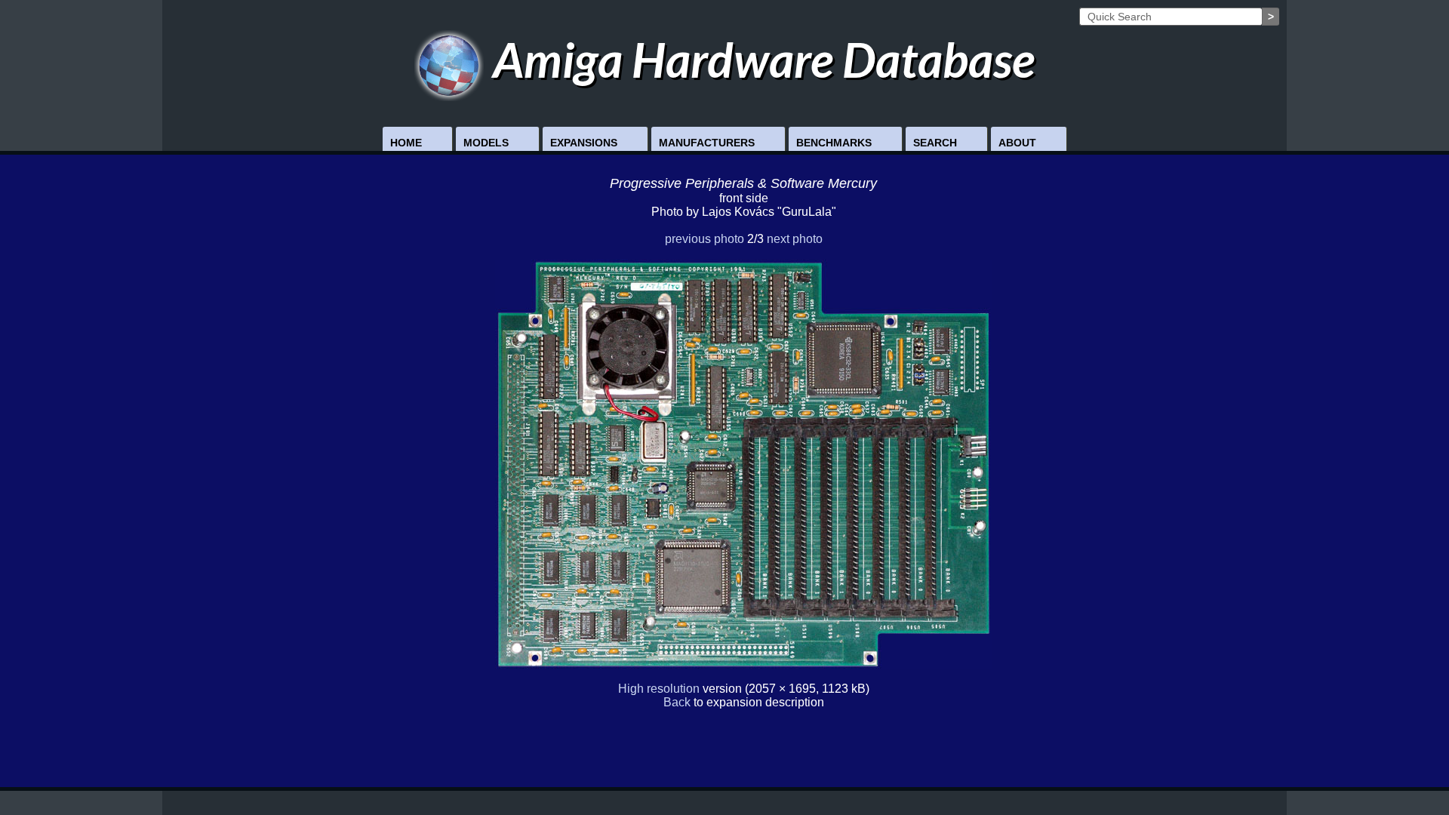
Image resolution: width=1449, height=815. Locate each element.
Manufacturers (707, 143)
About (1017, 143)
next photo (795, 238)
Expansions (583, 143)
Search (935, 143)
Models (486, 143)
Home (406, 143)
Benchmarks (834, 143)
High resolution (659, 688)
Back (677, 702)
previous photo (704, 238)
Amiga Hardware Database (759, 59)
